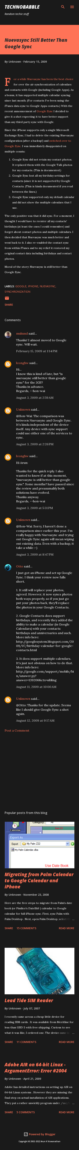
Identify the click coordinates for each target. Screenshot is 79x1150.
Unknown (23, 409)
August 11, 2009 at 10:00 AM (36, 687)
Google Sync (45, 111)
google (20, 286)
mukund (22, 333)
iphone (33, 286)
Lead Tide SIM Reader (29, 1000)
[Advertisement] (39, 771)
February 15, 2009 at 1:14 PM (36, 351)
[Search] (63, 7)
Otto (19, 566)
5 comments (25, 1112)
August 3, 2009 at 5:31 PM (34, 508)
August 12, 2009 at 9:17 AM (35, 720)
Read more (66, 928)
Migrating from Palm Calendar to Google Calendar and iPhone (39, 880)
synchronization (17, 291)
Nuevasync (34, 79)
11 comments (26, 1042)
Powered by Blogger (41, 1134)
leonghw (22, 363)
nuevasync (47, 286)
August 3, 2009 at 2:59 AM (34, 397)
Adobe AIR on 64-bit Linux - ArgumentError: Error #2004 (36, 1067)
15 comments (26, 928)
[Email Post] (7, 299)
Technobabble (22, 7)
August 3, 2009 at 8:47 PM (34, 554)
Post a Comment (17, 730)
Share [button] (9, 304)
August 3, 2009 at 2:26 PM (34, 444)
